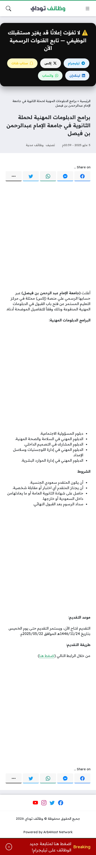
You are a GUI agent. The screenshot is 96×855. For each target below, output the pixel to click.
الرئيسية (85, 101)
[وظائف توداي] (48, 8)
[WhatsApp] (48, 176)
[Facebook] (82, 176)
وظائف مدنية (35, 145)
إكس (47, 63)
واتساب (47, 75)
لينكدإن (74, 75)
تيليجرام (74, 63)
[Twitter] (31, 176)
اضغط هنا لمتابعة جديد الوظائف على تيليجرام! (50, 846)
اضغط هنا (46, 655)
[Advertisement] (48, 236)
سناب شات (19, 63)
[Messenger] (65, 176)
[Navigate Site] (87, 8)
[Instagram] (43, 802)
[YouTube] (35, 802)
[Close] (9, 846)
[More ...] (14, 176)
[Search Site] (8, 8)
